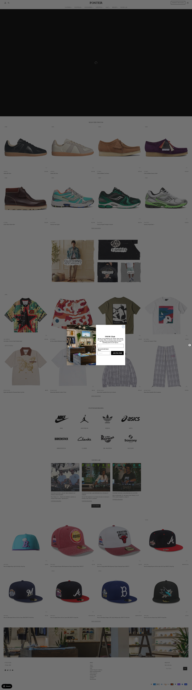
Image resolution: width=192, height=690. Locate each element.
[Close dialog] (123, 326)
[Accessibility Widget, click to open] (189, 345)
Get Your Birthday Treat (103, 349)
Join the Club (117, 353)
